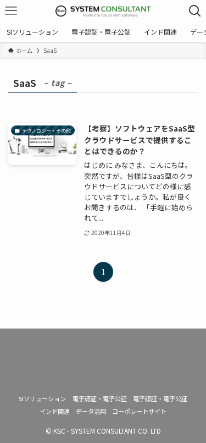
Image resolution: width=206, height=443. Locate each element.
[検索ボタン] (195, 11)
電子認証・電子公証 (100, 398)
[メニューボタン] (11, 11)
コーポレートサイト (139, 411)
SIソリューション (42, 398)
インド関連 (55, 411)
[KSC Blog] (103, 11)
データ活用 (91, 411)
